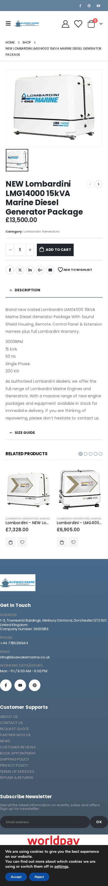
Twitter (20, 270)
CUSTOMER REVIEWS (18, 747)
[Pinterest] (89, 5)
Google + (40, 270)
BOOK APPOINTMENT (18, 753)
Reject (39, 877)
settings (61, 866)
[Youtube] (98, 5)
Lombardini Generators (42, 231)
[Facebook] (80, 5)
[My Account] (65, 23)
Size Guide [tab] (25, 432)
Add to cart (58, 249)
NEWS (5, 741)
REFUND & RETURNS (16, 777)
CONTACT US (11, 722)
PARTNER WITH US (15, 735)
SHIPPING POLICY (14, 759)
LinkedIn (30, 270)
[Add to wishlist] (22, 542)
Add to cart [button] (11, 542)
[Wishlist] (77, 23)
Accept (16, 877)
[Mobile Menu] (10, 23)
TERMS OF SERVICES (17, 771)
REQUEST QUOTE (14, 729)
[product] (28, 489)
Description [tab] (27, 290)
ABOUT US (9, 716)
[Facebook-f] (6, 685)
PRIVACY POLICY (14, 765)
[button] (80, 453)
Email (50, 270)
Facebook (10, 270)
